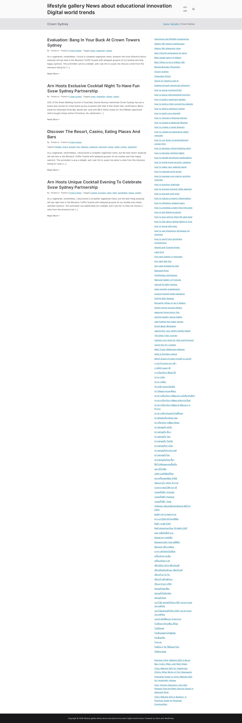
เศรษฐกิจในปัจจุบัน (162, 593)
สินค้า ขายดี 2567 (162, 523)
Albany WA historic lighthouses (169, 43)
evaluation (101, 96)
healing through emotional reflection (172, 85)
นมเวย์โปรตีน (160, 469)
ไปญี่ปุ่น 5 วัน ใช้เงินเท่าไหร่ (166, 647)
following (84, 147)
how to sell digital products (167, 212)
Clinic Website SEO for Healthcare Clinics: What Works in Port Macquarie (173, 670)
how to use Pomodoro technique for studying (172, 233)
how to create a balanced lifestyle (171, 122)
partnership (122, 193)
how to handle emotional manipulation (173, 157)
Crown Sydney (75, 51)
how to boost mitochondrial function (172, 95)
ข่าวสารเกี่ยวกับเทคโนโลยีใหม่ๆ (168, 413)
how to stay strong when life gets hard (173, 217)
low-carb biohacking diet (166, 266)
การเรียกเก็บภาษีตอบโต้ (165, 372)
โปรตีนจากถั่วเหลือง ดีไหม (166, 623)
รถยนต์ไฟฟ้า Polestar (164, 497)
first (78, 147)
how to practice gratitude (166, 184)
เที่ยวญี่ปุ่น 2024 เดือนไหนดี (166, 565)
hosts (109, 193)
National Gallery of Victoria (167, 280)
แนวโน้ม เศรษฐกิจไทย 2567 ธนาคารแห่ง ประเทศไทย (173, 604)
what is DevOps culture (165, 354)
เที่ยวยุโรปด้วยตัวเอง (163, 579)
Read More (52, 73)
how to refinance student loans (169, 203)
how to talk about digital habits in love (173, 221)
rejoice (131, 193)
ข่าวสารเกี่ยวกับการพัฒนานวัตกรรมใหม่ (172, 400)
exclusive (102, 193)
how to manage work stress (168, 171)
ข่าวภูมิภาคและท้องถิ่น (164, 386)
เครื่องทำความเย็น (162, 556)
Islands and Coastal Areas (167, 247)
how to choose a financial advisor (170, 118)
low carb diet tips (163, 261)
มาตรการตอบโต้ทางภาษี (165, 487)
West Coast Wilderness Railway (169, 349)
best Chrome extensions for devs (170, 53)
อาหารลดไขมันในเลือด (164, 551)
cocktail (93, 193)
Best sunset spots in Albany (167, 57)
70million (58, 147)
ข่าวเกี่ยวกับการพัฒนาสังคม (166, 422)
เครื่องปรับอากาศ (162, 561)
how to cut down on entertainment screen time (171, 142)
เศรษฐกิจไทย (160, 598)
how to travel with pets (165, 226)
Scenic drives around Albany (168, 307)
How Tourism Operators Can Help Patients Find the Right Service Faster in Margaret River (173, 689)
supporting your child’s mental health (172, 331)
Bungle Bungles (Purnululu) (167, 67)
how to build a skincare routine (169, 108)
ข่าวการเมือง (160, 382)
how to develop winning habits (169, 153)
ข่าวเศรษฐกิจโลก (162, 455)
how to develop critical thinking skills (172, 148)
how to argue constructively (168, 90)
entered (72, 147)
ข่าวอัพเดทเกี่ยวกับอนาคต (165, 418)
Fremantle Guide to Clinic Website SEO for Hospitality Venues (173, 678)
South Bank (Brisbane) (165, 326)
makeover (93, 147)
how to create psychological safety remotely (171, 134)
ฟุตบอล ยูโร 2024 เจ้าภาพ (166, 483)
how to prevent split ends (166, 193)
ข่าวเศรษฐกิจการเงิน (163, 446)
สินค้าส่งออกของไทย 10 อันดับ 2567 (170, 528)
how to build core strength (167, 113)
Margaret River (161, 270)
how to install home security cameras (172, 162)
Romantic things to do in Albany (170, 303)
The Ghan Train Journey (166, 335)
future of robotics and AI (166, 81)
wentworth (132, 147)
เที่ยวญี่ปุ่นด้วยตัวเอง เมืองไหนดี (168, 570)
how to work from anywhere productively (168, 241)
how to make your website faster (170, 167)
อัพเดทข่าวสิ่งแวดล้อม (164, 547)
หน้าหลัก (185, 9)
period (110, 147)
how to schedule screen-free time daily (173, 207)
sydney (109, 51)
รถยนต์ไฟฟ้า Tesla (162, 501)
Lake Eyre (159, 252)
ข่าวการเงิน (159, 377)
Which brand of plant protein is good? (172, 358)
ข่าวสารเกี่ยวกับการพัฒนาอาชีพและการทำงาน (172, 407)
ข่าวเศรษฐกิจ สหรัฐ (163, 427)
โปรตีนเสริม (159, 637)
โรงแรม (158, 642)
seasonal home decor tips (166, 312)
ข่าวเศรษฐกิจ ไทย (162, 436)
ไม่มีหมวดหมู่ (160, 651)
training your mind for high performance (174, 340)
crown (92, 96)
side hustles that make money (168, 321)
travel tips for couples (165, 345)
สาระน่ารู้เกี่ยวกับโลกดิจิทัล (166, 519)
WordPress (169, 718)
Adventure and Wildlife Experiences (171, 39)
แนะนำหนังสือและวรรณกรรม (167, 619)
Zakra (157, 718)
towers (116, 96)
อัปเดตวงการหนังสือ (163, 537)
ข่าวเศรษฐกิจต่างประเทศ (165, 450)
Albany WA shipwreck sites (167, 48)
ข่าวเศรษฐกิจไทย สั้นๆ (164, 460)
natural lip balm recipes (165, 284)
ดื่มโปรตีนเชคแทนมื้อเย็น (165, 464)
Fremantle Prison (162, 76)
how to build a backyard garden (170, 99)
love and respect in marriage (168, 256)
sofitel (116, 147)
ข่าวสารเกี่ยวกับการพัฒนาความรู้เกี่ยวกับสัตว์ (174, 396)
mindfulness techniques (165, 275)
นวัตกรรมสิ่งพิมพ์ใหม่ (164, 473)
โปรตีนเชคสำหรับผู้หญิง (165, 633)
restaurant (100, 51)
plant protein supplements (167, 289)
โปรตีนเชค (159, 628)
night (114, 193)
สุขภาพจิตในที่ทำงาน (163, 533)
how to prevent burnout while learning (173, 189)
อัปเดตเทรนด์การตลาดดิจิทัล (167, 542)
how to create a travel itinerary (169, 127)
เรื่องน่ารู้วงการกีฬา (163, 584)
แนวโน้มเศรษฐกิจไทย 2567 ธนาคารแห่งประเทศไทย (172, 613)
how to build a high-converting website (173, 104)
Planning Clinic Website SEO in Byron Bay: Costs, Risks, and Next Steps (172, 662)
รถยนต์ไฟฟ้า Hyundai (164, 492)
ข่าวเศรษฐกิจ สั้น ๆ (162, 432)
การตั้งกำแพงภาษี (162, 368)
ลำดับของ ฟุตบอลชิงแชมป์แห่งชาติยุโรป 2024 (172, 508)
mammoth (103, 147)
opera (92, 51)
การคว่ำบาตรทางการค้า (165, 363)
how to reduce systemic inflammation (172, 198)
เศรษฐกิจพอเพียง (161, 588)
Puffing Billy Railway (164, 298)
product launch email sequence (169, 294)
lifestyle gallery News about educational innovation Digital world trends (114, 718)
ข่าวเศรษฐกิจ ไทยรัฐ (163, 441)
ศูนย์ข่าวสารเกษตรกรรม (165, 514)
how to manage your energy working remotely (172, 178)
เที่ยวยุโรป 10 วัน (162, 574)
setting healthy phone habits (168, 317)
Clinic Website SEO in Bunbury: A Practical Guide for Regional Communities (170, 700)
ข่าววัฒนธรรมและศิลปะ (165, 391)
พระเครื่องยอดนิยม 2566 (165, 478)
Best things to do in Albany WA (169, 62)
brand (65, 147)
